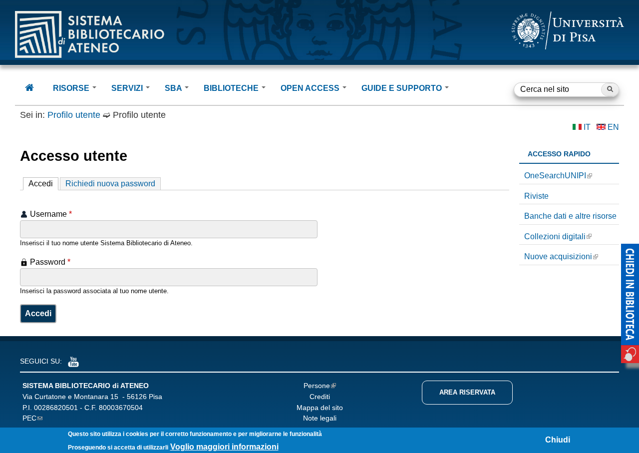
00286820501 (56, 408)
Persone (317, 386)
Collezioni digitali (555, 236)
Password (50, 262)
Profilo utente (73, 115)
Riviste (536, 196)
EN (613, 127)
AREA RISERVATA (467, 392)
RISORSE (72, 88)
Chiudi (557, 440)
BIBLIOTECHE (232, 88)
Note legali (319, 418)
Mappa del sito (320, 408)
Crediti (320, 397)
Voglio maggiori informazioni (224, 447)
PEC (29, 418)
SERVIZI (128, 88)
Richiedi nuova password (110, 183)
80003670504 (121, 408)
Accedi (43, 183)
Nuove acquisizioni (558, 256)
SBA (174, 88)
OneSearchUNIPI (555, 175)
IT (587, 127)
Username (51, 214)
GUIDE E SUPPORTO (402, 88)
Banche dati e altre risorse (570, 216)
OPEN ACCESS (311, 88)
